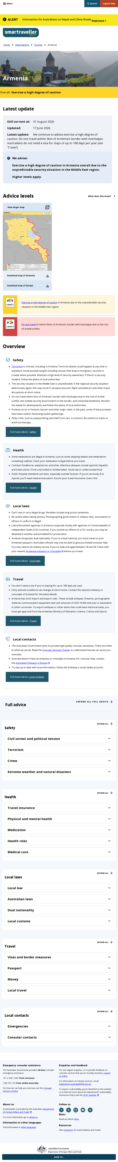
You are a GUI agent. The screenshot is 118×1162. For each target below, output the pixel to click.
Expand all (103, 724)
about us (33, 1117)
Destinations (22, 44)
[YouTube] (83, 1110)
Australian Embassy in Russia (31, 663)
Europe (38, 44)
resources (68, 1130)
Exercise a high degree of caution (39, 302)
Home (6, 44)
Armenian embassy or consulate (43, 551)
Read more (98, 20)
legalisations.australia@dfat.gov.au (75, 1084)
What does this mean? (99, 196)
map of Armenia (26, 275)
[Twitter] (68, 1110)
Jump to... (59, 1157)
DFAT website (89, 1095)
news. (76, 1119)
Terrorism (17, 366)
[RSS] (90, 1110)
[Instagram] (75, 1110)
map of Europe (25, 285)
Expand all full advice (92, 702)
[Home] (21, 33)
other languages (28, 1127)
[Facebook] (61, 1110)
